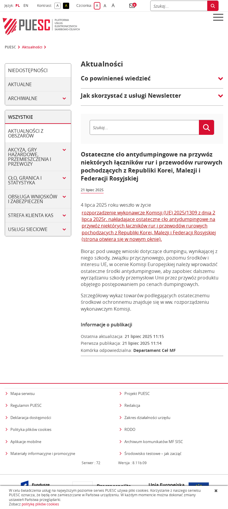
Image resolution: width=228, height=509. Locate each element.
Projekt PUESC (137, 393)
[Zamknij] (217, 490)
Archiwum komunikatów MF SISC (153, 441)
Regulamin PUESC (26, 405)
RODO (129, 429)
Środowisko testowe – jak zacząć (152, 453)
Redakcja (132, 405)
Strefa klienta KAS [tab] (30, 215)
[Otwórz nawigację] (218, 17)
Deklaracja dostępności (30, 417)
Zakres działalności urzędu (147, 417)
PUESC (10, 47)
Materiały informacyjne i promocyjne (42, 453)
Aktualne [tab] (20, 84)
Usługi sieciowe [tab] (28, 229)
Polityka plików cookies (30, 429)
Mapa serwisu (22, 393)
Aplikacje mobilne (25, 441)
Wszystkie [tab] (20, 117)
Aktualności (32, 47)
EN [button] (26, 5)
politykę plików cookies (40, 504)
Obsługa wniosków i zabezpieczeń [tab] (32, 199)
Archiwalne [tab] (22, 98)
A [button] (58, 6)
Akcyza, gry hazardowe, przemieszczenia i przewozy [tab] (29, 156)
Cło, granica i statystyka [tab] (25, 180)
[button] (132, 6)
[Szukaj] (212, 6)
